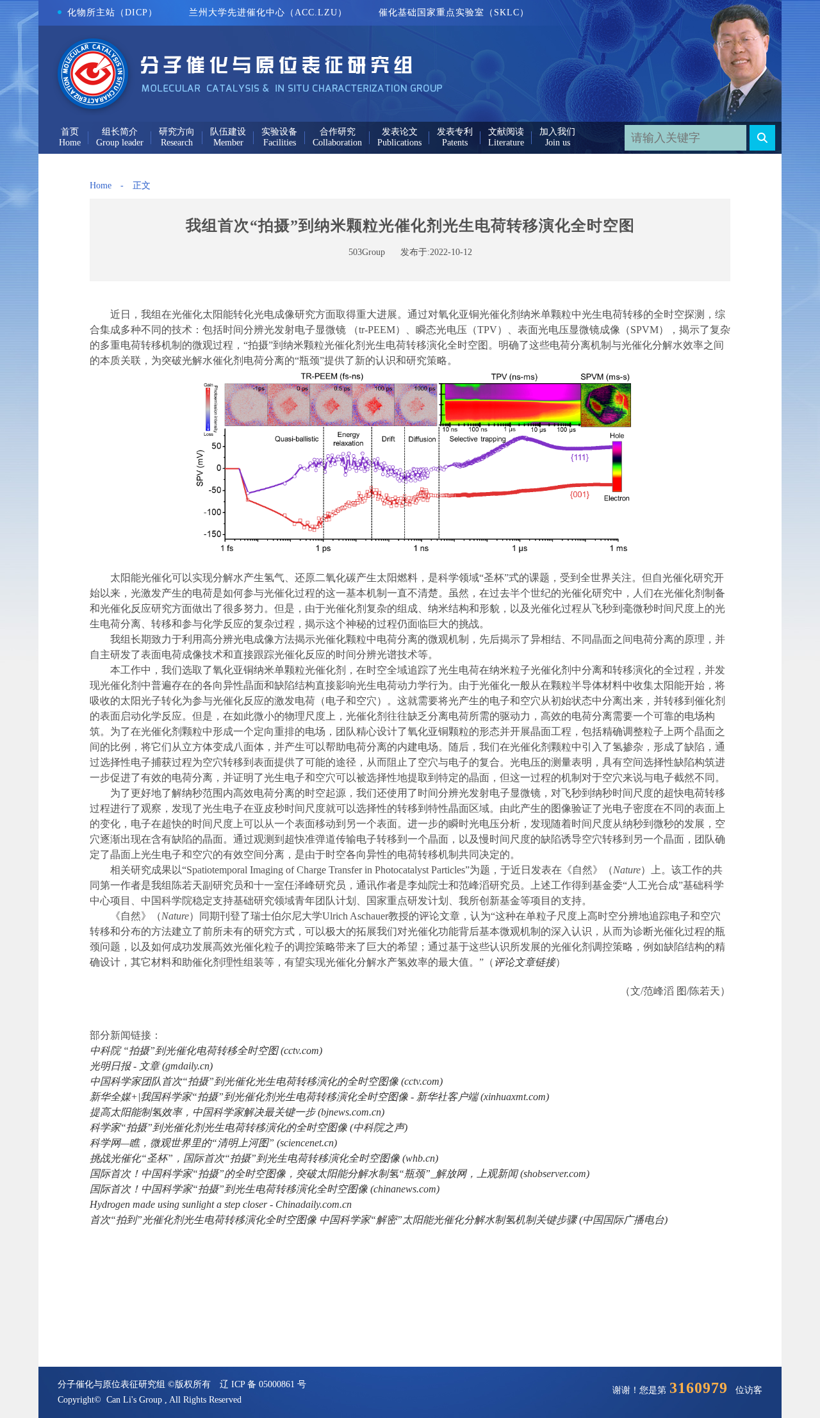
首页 (70, 131)
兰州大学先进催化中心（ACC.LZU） (268, 12)
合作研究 (338, 131)
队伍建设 (228, 131)
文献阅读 (506, 131)
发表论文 (400, 131)
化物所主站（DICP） (112, 12)
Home (100, 185)
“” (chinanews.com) (264, 1188)
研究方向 (177, 131)
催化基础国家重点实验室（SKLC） (454, 12)
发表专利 (455, 131)
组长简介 (120, 131)
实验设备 (279, 131)
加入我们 (557, 131)
